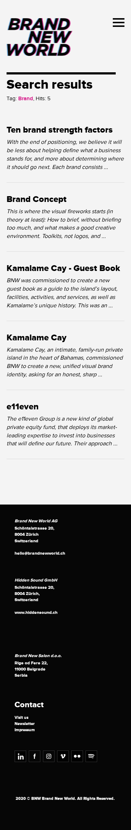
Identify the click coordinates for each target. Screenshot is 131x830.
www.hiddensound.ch (36, 612)
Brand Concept (37, 199)
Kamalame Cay (37, 337)
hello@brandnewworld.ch (40, 553)
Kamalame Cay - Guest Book (63, 268)
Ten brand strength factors (60, 130)
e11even (23, 406)
